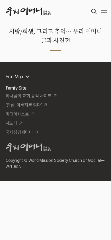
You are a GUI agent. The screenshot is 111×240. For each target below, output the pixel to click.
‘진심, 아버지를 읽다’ (24, 105)
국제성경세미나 (19, 132)
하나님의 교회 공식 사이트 (29, 96)
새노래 (11, 123)
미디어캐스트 (17, 114)
